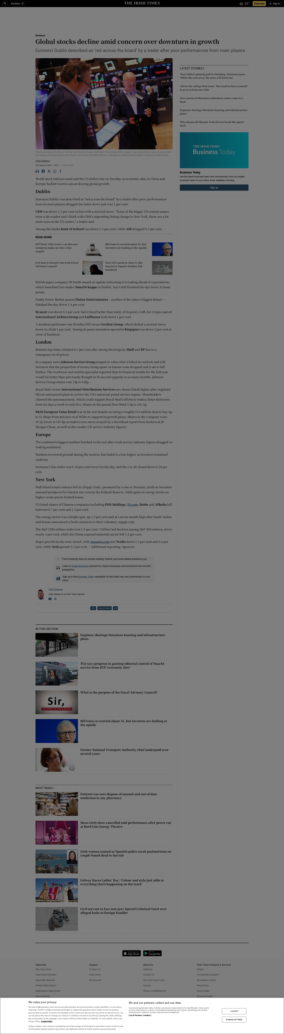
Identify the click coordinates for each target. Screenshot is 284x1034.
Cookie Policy (47, 1021)
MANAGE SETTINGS (234, 1020)
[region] (142, 1016)
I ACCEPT (234, 1011)
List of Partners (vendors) (140, 1015)
